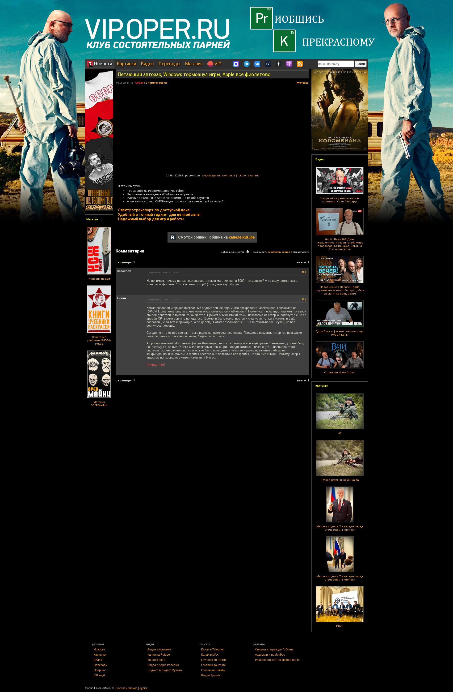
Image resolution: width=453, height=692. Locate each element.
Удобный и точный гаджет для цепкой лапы (159, 214)
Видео (147, 63)
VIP (217, 63)
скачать (253, 175)
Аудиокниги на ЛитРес (270, 654)
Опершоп (100, 670)
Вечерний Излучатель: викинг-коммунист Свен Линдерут (340, 200)
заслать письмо (126, 688)
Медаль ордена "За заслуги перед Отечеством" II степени (340, 528)
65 (339, 433)
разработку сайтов (279, 251)
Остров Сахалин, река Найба (340, 480)
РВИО (340, 626)
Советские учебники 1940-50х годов (99, 340)
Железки (303, 82)
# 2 (304, 299)
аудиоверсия (211, 175)
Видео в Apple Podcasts (163, 665)
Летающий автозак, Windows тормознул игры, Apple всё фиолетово (194, 74)
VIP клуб (99, 675)
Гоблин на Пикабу (213, 670)
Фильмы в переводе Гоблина (274, 649)
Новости (102, 63)
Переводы (169, 63)
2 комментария (156, 82)
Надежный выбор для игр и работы (151, 219)
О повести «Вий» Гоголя (339, 372)
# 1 (304, 272)
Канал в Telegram (212, 649)
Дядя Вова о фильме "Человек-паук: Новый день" (339, 333)
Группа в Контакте (213, 660)
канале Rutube (242, 237)
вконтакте (228, 175)
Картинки (126, 63)
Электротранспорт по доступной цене (154, 210)
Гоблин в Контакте (213, 665)
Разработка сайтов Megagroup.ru (277, 660)
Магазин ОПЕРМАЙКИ (99, 404)
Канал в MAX (209, 654)
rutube (242, 175)
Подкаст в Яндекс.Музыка (164, 670)
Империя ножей (99, 278)
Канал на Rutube (158, 654)
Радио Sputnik (210, 675)
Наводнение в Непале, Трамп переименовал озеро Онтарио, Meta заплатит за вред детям (340, 290)
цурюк (143, 688)
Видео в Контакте (159, 649)
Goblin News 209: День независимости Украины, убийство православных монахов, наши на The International (339, 244)
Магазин (194, 63)
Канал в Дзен (156, 660)
